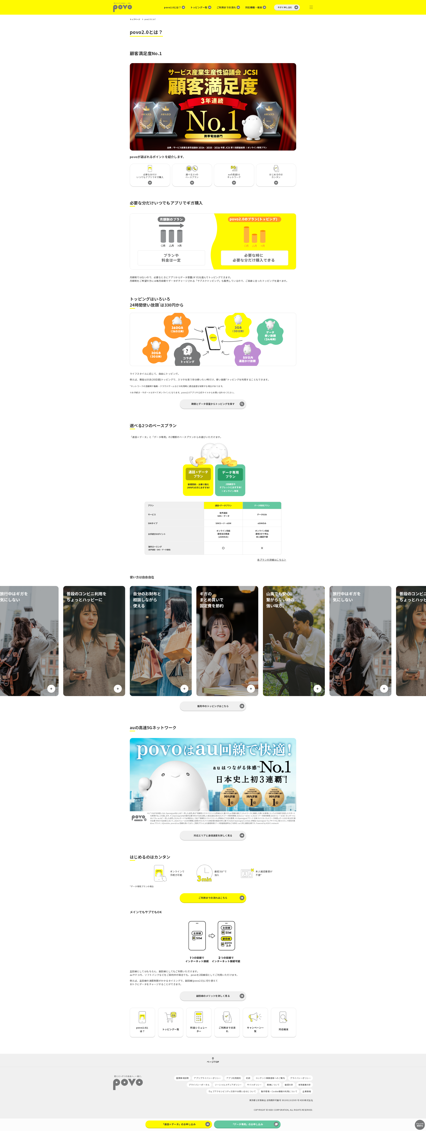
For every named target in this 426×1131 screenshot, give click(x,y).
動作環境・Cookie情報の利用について (279, 1091)
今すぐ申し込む (285, 7)
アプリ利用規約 (233, 1078)
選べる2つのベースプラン (192, 176)
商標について (273, 1084)
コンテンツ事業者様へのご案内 (270, 1078)
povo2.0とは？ (172, 7)
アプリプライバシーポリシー (207, 1078)
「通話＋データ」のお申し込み (179, 1124)
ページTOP (213, 1061)
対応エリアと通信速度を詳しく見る (213, 835)
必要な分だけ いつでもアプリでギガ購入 (149, 176)
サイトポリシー (254, 1084)
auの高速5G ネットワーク (234, 176)
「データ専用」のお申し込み (247, 1124)
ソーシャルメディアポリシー (228, 1084)
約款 (248, 1078)
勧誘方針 (289, 1084)
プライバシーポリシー (300, 1078)
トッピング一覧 (198, 7)
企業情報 (307, 1091)
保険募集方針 (304, 1084)
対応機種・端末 (253, 7)
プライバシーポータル (199, 1084)
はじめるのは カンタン (276, 176)
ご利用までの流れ (226, 7)
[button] (213, 404)
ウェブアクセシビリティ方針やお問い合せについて (232, 1091)
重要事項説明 (182, 1078)
